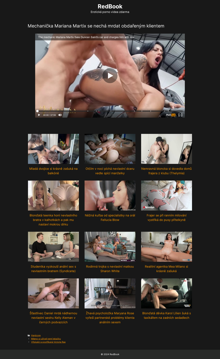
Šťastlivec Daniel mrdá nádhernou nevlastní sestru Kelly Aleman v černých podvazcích (53, 317)
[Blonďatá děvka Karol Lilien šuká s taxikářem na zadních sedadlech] (166, 306)
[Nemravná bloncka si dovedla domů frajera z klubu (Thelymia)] (166, 161)
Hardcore (36, 335)
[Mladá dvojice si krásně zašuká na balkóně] (53, 161)
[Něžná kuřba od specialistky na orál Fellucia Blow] (110, 208)
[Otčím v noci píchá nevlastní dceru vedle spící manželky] (110, 161)
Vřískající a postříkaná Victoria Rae (48, 342)
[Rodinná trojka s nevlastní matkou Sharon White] (110, 259)
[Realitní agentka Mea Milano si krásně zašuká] (166, 259)
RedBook (110, 6)
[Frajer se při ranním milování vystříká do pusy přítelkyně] (166, 208)
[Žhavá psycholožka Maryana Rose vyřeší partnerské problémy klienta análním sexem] (110, 306)
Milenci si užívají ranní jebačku (46, 338)
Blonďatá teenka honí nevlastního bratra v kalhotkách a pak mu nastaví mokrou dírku (53, 220)
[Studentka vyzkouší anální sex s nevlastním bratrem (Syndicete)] (53, 259)
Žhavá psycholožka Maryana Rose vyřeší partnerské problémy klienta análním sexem (109, 317)
